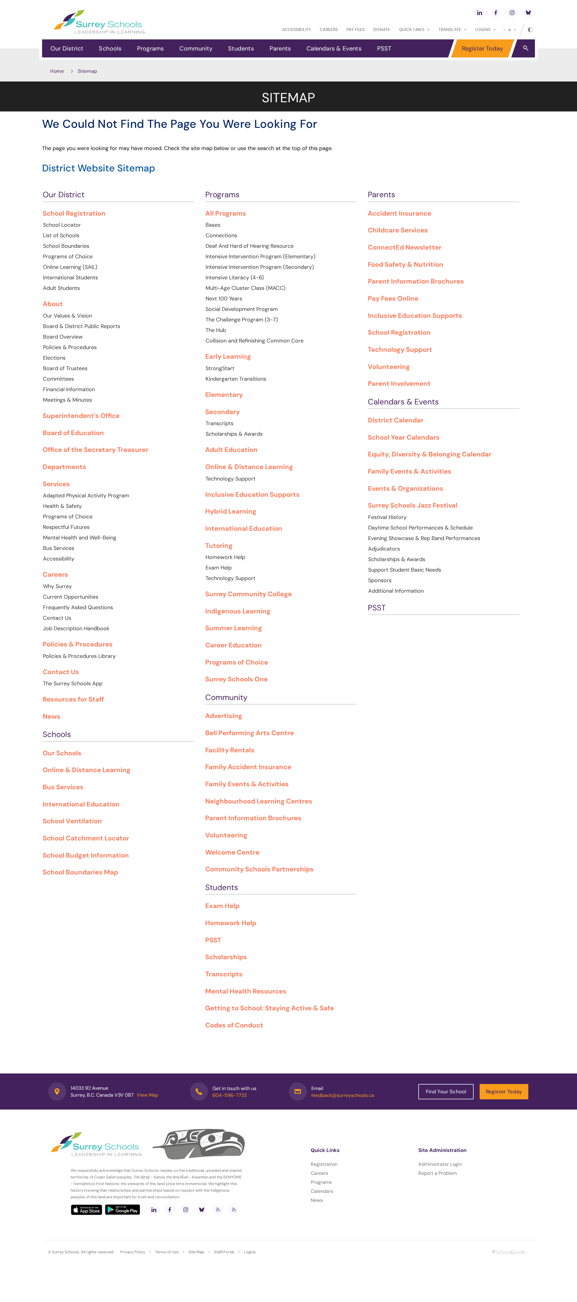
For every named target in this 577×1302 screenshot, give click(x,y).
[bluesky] (528, 13)
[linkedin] (480, 13)
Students (241, 48)
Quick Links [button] (411, 29)
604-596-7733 (229, 1095)
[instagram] (512, 13)
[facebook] (496, 13)
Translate (449, 29)
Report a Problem (437, 1173)
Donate (381, 29)
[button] (525, 48)
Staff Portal (224, 1251)
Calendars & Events (334, 48)
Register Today (482, 48)
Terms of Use (167, 1251)
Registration (324, 1164)
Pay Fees (356, 29)
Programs (150, 48)
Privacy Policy (132, 1251)
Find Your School (446, 1091)
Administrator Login (440, 1164)
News (317, 1200)
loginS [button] (482, 29)
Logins (250, 1251)
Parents (280, 48)
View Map (147, 1095)
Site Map (196, 1251)
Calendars (322, 1191)
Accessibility (296, 29)
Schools (110, 48)
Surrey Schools (65, 1251)
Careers (329, 29)
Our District (66, 48)
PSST (384, 48)
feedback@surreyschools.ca (342, 1095)
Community (195, 48)
